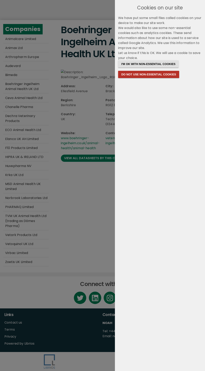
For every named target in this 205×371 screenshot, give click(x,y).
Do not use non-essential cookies (148, 74)
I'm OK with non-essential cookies (148, 64)
